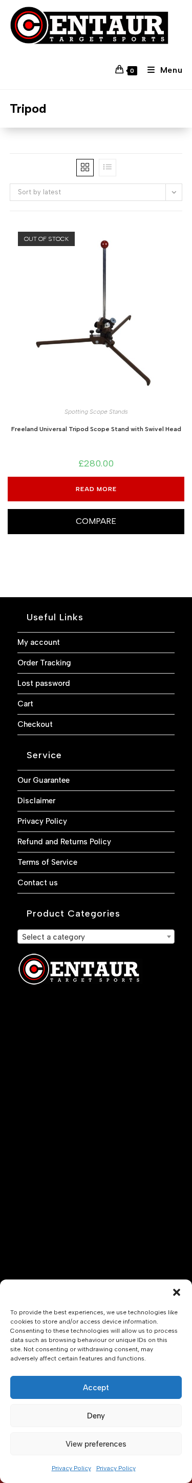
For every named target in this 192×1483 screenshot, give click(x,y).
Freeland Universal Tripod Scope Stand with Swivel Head (96, 429)
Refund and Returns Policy (64, 841)
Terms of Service (47, 862)
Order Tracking (44, 662)
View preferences (96, 1444)
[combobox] (96, 936)
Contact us (37, 882)
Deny (96, 1415)
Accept (96, 1387)
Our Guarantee (43, 780)
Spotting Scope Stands (96, 411)
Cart (25, 703)
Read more (96, 489)
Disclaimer (36, 800)
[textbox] (96, 937)
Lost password (43, 683)
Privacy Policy (71, 1468)
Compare (96, 521)
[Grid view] (85, 167)
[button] (177, 1292)
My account (38, 642)
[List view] (107, 167)
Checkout (35, 724)
